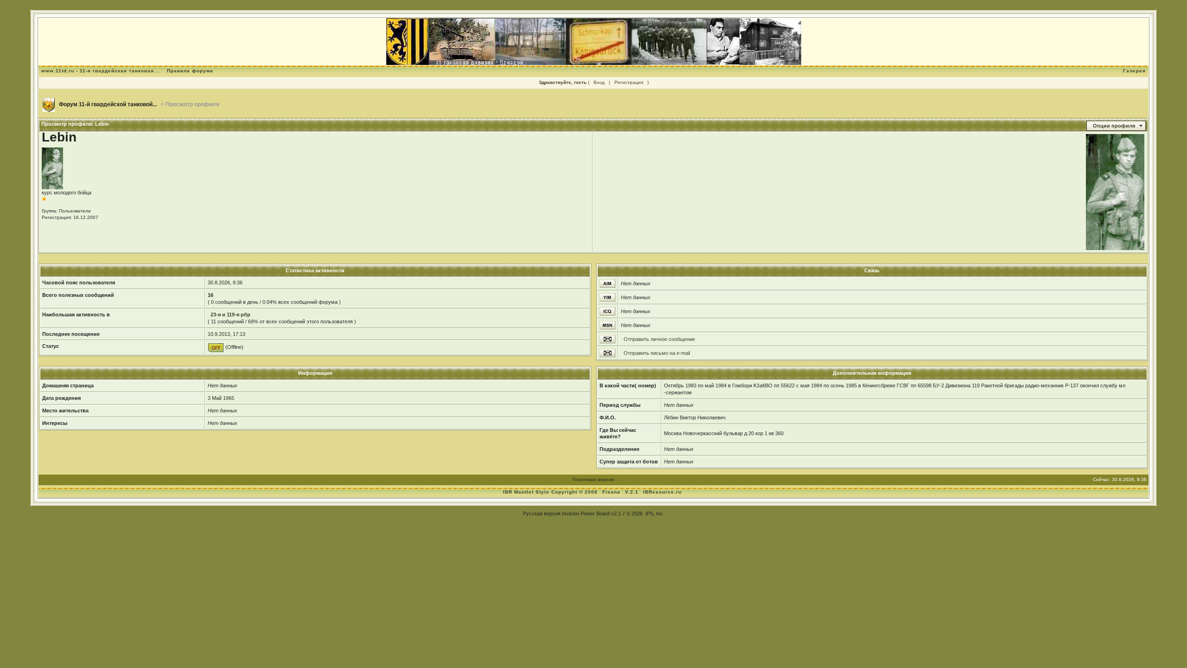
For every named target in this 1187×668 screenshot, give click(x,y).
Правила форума (190, 70)
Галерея (1134, 70)
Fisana (612, 492)
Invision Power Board (586, 513)
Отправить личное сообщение (659, 339)
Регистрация (628, 82)
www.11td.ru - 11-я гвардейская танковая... (100, 70)
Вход (599, 82)
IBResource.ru (662, 492)
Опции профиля (1114, 125)
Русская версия (542, 513)
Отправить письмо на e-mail (657, 353)
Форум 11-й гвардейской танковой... (108, 104)
